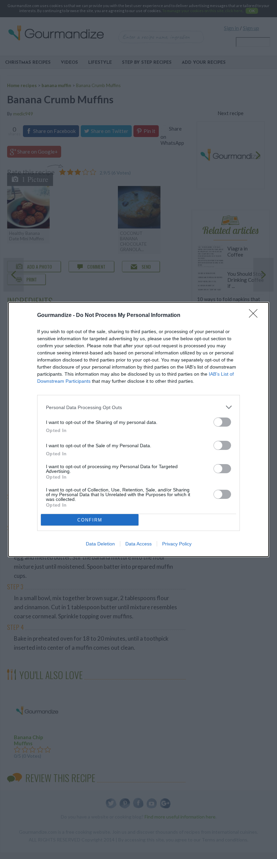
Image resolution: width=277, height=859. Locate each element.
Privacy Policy (177, 543)
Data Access (138, 543)
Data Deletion (100, 543)
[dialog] (138, 429)
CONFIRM (89, 519)
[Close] (255, 315)
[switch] (222, 422)
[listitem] (138, 407)
